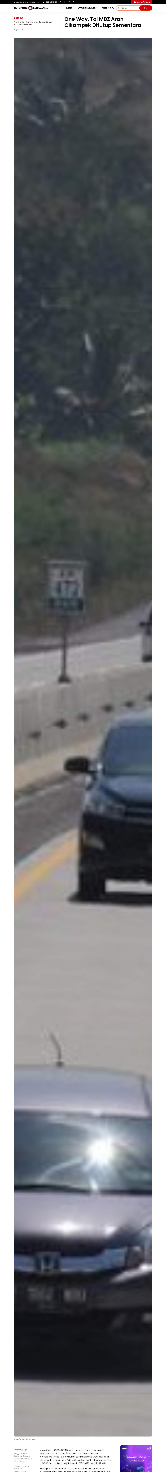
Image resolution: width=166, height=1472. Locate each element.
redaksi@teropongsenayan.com (28, 2)
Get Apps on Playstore (142, 2)
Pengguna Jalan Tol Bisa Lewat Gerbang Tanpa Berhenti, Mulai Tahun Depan (23, 1457)
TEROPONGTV (107, 8)
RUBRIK (69, 8)
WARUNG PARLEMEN (87, 8)
